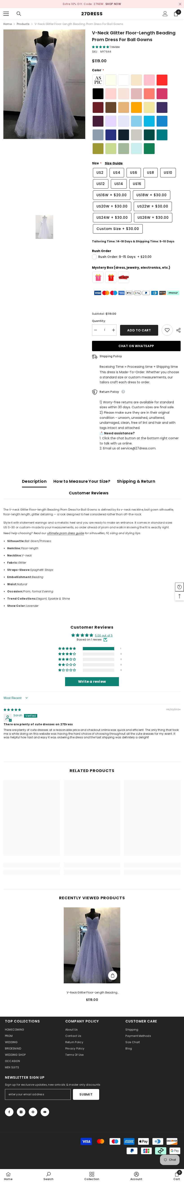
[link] (31, 864)
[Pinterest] (33, 1112)
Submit (85, 1094)
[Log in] (165, 13)
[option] (44, 84)
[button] (101, 47)
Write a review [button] (92, 681)
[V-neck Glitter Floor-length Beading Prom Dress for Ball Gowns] (92, 945)
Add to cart (139, 330)
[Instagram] (21, 1112)
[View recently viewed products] (179, 587)
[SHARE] (177, 330)
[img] (12, 710)
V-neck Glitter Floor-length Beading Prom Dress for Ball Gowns (92, 993)
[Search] (19, 13)
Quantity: (99, 321)
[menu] (6, 13)
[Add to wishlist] (167, 330)
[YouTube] (45, 1112)
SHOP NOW (86, 4)
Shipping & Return (136, 481)
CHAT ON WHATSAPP (136, 346)
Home (7, 24)
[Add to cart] (112, 975)
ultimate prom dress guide (65, 533)
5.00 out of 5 (104, 636)
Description (34, 481)
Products (23, 24)
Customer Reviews (89, 493)
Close (180, 4)
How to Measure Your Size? (81, 481)
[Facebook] (9, 1112)
